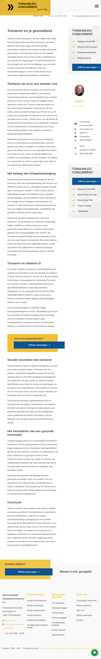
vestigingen (58, 648)
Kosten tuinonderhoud (36, 601)
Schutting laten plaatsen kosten (37, 626)
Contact (79, 620)
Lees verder (79, 106)
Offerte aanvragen (84, 615)
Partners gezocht (83, 605)
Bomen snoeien (59, 630)
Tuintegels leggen (59, 608)
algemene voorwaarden (90, 648)
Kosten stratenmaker (36, 610)
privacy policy (76, 648)
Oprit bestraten (58, 635)
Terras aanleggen (59, 618)
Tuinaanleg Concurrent (86, 601)
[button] (96, 6)
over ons (66, 648)
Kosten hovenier (34, 615)
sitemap (43, 648)
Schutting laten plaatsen (58, 624)
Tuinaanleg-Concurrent (27, 5)
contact (49, 648)
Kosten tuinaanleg (35, 605)
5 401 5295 (11, 621)
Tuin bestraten (58, 603)
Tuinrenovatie (58, 613)
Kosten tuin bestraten (36, 620)
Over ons (80, 610)
